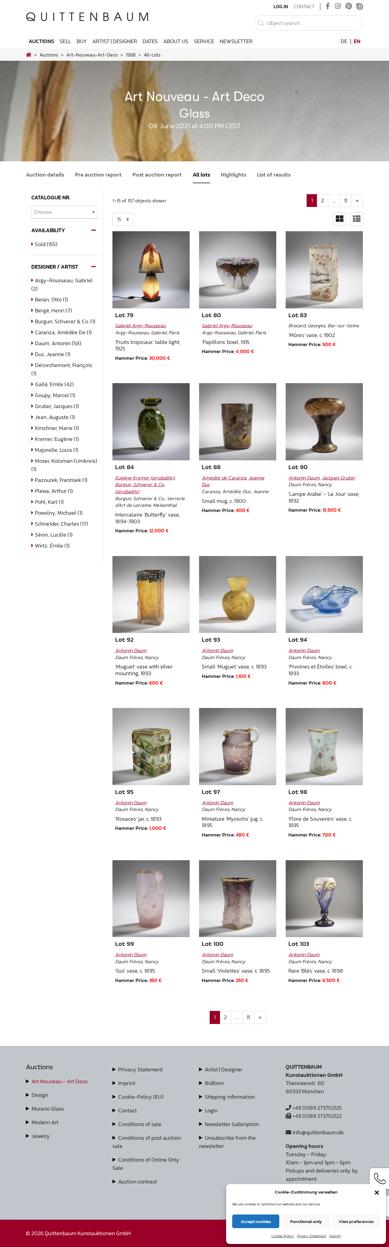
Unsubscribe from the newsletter (227, 1142)
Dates (150, 41)
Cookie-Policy (282, 1236)
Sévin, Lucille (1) (54, 535)
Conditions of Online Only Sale (145, 1164)
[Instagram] (338, 6)
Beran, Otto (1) (51, 299)
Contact (304, 6)
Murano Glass (48, 1108)
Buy (82, 41)
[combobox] (64, 212)
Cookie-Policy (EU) (141, 1097)
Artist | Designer (114, 41)
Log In (281, 6)
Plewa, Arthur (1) (54, 491)
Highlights (233, 174)
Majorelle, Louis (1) (56, 450)
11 (345, 200)
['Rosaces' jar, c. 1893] (151, 746)
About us (175, 41)
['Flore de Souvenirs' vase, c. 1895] (324, 746)
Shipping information (230, 1097)
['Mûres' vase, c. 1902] (324, 269)
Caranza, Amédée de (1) (63, 332)
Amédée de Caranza (224, 477)
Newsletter (236, 41)
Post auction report (157, 174)
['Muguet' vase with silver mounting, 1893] (151, 594)
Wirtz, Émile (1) (52, 545)
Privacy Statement (311, 1236)
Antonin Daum (304, 477)
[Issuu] (359, 6)
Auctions (41, 41)
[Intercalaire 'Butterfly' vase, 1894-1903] (151, 421)
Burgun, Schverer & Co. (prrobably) (140, 488)
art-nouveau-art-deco (92, 54)
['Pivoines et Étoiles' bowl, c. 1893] (324, 594)
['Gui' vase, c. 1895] (151, 898)
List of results (274, 174)
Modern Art (45, 1122)
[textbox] (64, 212)
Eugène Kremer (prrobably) (144, 477)
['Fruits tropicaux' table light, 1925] (151, 269)
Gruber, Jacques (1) (57, 406)
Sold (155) (46, 244)
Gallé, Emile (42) (54, 384)
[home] (28, 54)
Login (211, 1110)
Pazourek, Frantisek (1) (61, 480)
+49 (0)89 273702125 (316, 1108)
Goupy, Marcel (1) (55, 395)
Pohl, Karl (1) (49, 502)
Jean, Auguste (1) (55, 417)
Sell (65, 41)
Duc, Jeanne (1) (53, 354)
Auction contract (137, 1181)
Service (204, 41)
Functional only (306, 1221)
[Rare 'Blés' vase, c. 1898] (324, 898)
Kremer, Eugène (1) (57, 439)
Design (40, 1095)
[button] (377, 1192)
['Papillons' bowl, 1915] (237, 269)
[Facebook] (328, 6)
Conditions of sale (139, 1124)
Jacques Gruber (338, 477)
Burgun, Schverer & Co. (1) (65, 321)
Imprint (335, 1236)
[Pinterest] (349, 6)
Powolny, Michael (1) (59, 513)
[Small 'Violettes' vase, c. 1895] (237, 898)
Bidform (214, 1083)
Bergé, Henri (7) (53, 310)
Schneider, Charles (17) (61, 524)
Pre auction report (98, 174)
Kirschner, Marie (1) (57, 428)
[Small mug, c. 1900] (237, 421)
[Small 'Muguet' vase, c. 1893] (237, 594)
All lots (201, 174)
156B (131, 54)
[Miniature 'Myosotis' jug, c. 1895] (237, 746)
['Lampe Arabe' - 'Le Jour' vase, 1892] (324, 421)
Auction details (45, 174)
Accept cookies (256, 1221)
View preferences (356, 1221)
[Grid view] (339, 218)
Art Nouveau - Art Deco (60, 1081)
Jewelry (41, 1136)
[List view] (356, 218)
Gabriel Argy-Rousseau (140, 325)
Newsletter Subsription (232, 1124)
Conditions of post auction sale (146, 1142)
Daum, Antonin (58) (58, 343)
